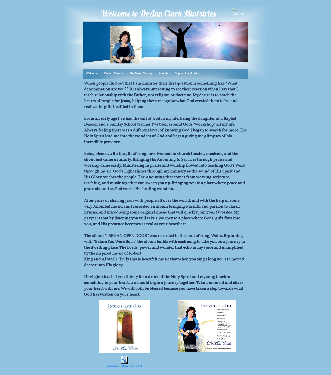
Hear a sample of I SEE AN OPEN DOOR (124, 365)
